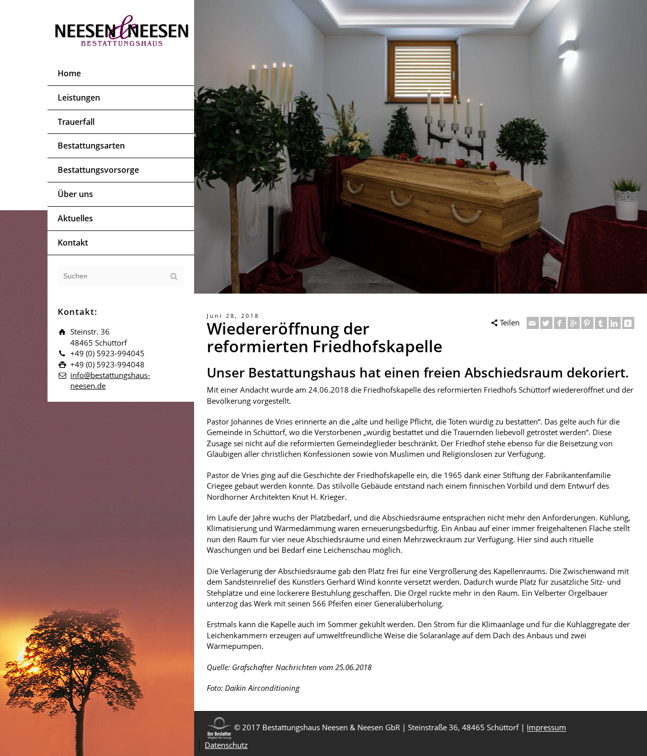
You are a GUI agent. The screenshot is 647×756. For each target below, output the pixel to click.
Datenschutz (226, 745)
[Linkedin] (615, 323)
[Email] (533, 323)
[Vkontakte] (628, 323)
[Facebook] (560, 323)
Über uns (75, 194)
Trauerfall (76, 121)
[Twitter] (546, 323)
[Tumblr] (601, 323)
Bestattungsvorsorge (98, 169)
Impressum (546, 728)
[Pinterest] (587, 323)
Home (69, 73)
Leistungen (79, 97)
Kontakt (73, 242)
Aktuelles (75, 218)
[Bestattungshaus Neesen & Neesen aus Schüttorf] (122, 29)
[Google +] (574, 323)
